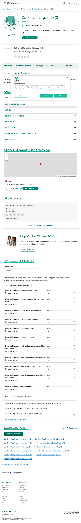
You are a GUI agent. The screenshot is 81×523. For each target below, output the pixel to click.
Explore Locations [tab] (13, 434)
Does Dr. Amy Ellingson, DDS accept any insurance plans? (26, 408)
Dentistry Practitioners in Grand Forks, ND (49, 439)
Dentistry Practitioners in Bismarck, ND (17, 439)
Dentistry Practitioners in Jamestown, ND (18, 443)
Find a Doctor (6, 9)
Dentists (16, 9)
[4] (25, 56)
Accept (60, 95)
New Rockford (31, 9)
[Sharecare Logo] (14, 3)
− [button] (6, 159)
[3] (22, 56)
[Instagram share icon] (68, 513)
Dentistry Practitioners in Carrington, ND (18, 451)
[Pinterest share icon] (77, 513)
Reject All (46, 95)
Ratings (39, 65)
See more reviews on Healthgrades (40, 225)
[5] (28, 56)
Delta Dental (10, 122)
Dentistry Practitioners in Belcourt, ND (17, 447)
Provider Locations (24, 65)
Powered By (5, 473)
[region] (40, 87)
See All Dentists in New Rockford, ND (15, 464)
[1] (15, 56)
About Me (69, 65)
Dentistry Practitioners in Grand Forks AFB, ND (52, 451)
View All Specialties (70, 428)
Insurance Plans (54, 65)
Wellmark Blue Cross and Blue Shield (20, 134)
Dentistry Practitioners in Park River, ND (18, 455)
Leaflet (59, 176)
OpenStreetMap (67, 176)
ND (22, 9)
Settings (20, 95)
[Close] (67, 77)
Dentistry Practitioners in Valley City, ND (48, 447)
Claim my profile (28, 249)
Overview (8, 65)
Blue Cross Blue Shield (14, 116)
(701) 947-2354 (31, 188)
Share (13, 35)
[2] (18, 56)
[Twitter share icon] (74, 513)
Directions (14, 188)
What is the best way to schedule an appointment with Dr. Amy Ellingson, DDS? (33, 403)
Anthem (8, 110)
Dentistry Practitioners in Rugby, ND (48, 455)
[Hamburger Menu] (5, 3)
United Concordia (12, 140)
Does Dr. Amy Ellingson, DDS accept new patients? (23, 414)
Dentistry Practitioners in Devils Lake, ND (51, 443)
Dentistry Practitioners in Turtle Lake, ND (18, 459)
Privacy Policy (40, 88)
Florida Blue (10, 128)
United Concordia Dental (15, 104)
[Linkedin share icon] (71, 513)
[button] (30, 285)
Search (64, 3)
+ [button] (6, 156)
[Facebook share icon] (65, 513)
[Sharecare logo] (23, 511)
